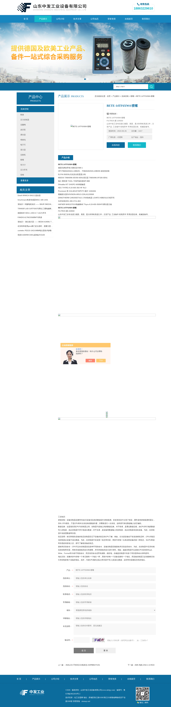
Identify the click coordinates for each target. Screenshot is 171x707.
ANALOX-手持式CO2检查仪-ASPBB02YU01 (83, 665)
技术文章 (77, 19)
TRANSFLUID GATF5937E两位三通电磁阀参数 (35, 209)
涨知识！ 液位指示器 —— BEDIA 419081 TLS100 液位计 (35, 222)
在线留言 (129, 19)
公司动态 (95, 19)
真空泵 (23, 130)
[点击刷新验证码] (98, 640)
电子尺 (23, 145)
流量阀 (23, 125)
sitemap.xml (85, 701)
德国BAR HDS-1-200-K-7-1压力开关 (32, 213)
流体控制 (125, 96)
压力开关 (23, 170)
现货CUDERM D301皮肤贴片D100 (31, 235)
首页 (109, 96)
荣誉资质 (112, 19)
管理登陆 (76, 701)
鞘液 (22, 115)
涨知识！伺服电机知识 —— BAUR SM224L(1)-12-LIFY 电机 (35, 204)
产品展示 (43, 19)
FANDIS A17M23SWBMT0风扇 (30, 217)
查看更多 (25, 180)
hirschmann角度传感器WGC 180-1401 (33, 200)
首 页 (26, 19)
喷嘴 (132, 96)
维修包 (23, 140)
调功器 (23, 135)
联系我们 (146, 19)
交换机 (23, 155)
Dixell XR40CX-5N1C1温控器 (29, 195)
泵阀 (22, 175)
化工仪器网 (78, 697)
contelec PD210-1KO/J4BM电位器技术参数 (35, 230)
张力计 (23, 165)
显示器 (23, 150)
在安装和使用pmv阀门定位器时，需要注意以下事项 (35, 226)
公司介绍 (60, 19)
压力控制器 (24, 120)
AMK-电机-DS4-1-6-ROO (144, 665)
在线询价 (116, 145)
